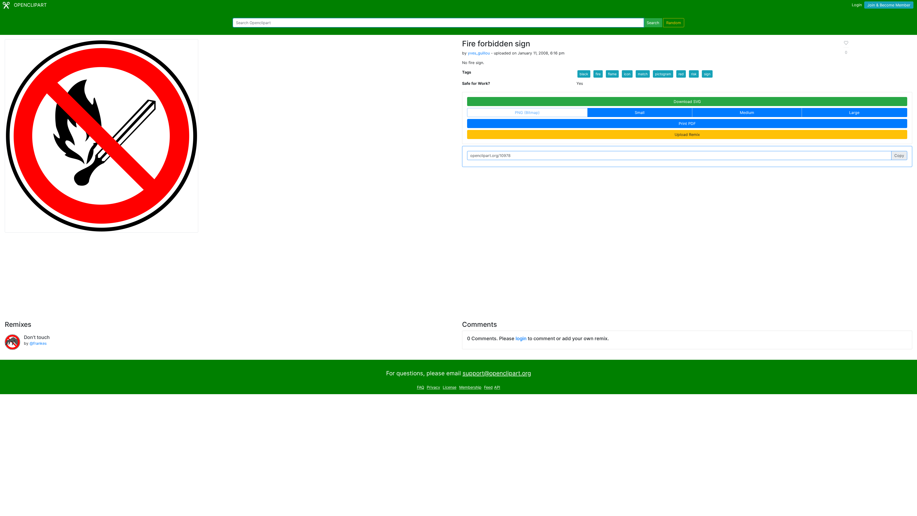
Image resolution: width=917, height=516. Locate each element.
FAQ (420, 387)
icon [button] (627, 74)
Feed (488, 387)
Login (857, 4)
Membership (470, 387)
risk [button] (694, 74)
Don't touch (37, 337)
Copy (899, 155)
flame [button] (612, 74)
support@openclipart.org (497, 373)
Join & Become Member (888, 5)
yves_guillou (479, 53)
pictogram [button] (663, 74)
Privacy (433, 387)
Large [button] (854, 112)
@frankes (38, 343)
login (521, 338)
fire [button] (598, 74)
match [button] (643, 74)
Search (653, 22)
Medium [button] (747, 112)
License (449, 387)
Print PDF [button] (687, 123)
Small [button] (640, 112)
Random (673, 22)
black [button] (584, 74)
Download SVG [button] (687, 101)
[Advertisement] (458, 273)
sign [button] (707, 74)
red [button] (681, 74)
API (497, 387)
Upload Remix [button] (687, 134)
